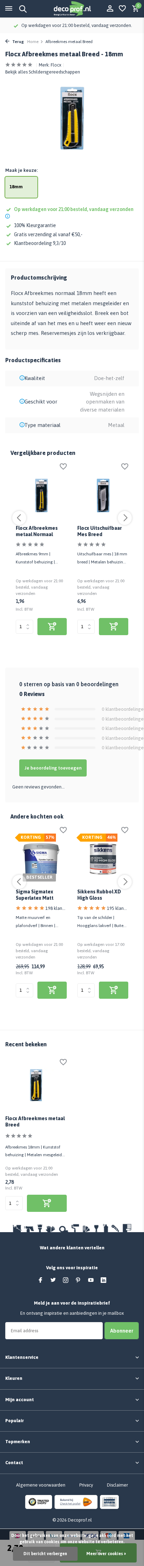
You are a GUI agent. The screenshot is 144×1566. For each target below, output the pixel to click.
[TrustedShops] (38, 1501)
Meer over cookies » (106, 1553)
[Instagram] (66, 1280)
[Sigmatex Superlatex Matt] (41, 859)
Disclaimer (117, 1485)
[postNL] (76, 1501)
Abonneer (121, 1331)
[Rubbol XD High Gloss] (102, 859)
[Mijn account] (110, 9)
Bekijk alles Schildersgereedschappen (42, 72)
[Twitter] (53, 1280)
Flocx (56, 65)
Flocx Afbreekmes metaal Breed (35, 1122)
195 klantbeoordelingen (117, 908)
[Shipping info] (8, 216)
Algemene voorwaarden (40, 1485)
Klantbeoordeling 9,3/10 (40, 243)
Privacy (86, 1485)
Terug (17, 41)
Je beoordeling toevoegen (52, 768)
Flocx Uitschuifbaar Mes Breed (99, 531)
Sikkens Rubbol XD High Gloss (99, 895)
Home (32, 41)
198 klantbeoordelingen (56, 908)
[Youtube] (91, 1280)
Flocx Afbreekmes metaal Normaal (37, 531)
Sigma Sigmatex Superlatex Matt (34, 895)
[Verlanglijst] (122, 9)
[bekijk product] (52, 626)
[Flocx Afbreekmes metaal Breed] (36, 1085)
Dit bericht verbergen (45, 1553)
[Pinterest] (78, 1280)
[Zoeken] (22, 8)
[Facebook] (40, 1280)
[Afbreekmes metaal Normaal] (41, 495)
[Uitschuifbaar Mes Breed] (102, 495)
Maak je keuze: (21, 170)
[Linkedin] (103, 1280)
